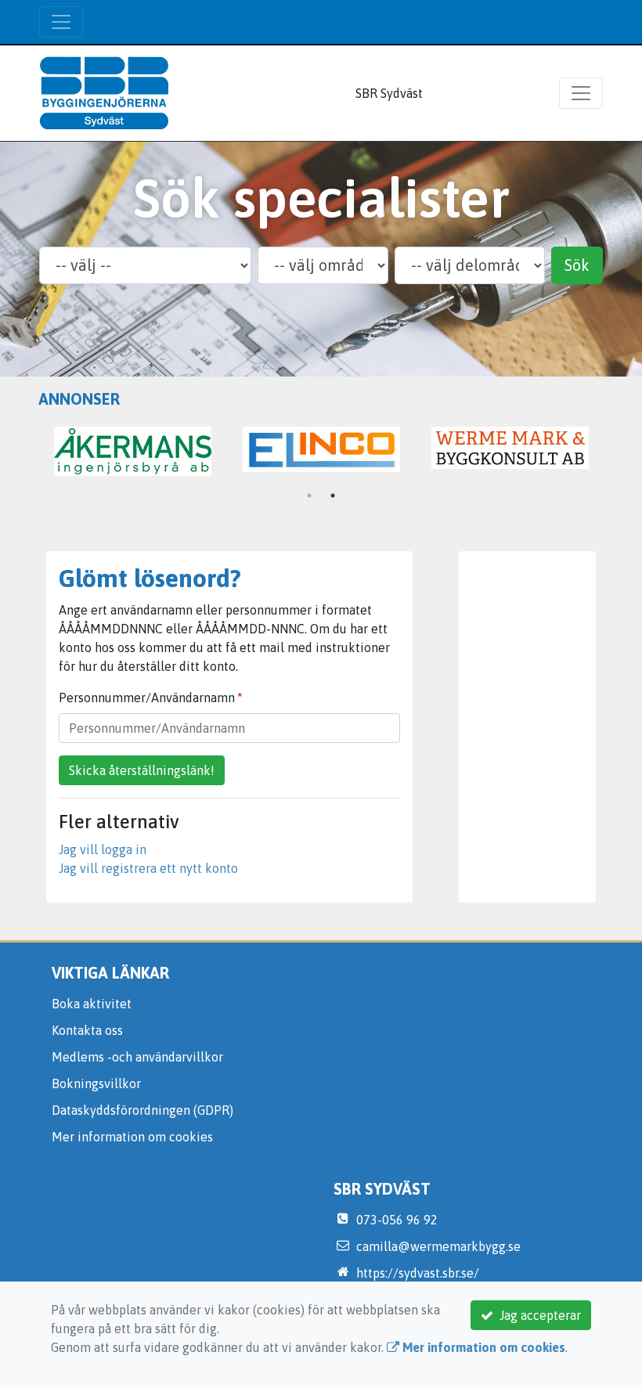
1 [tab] (309, 495)
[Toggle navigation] (61, 22)
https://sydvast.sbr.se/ (417, 1273)
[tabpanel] (510, 448)
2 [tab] (333, 495)
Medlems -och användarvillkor (137, 1057)
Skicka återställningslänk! (142, 770)
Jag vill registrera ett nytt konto (148, 868)
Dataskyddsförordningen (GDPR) (142, 1110)
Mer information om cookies (132, 1137)
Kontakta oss (87, 1030)
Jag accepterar (537, 1315)
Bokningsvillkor (96, 1083)
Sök (577, 265)
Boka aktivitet (92, 1004)
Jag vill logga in (102, 849)
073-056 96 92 (397, 1220)
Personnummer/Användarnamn (147, 697)
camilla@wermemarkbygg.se (438, 1246)
